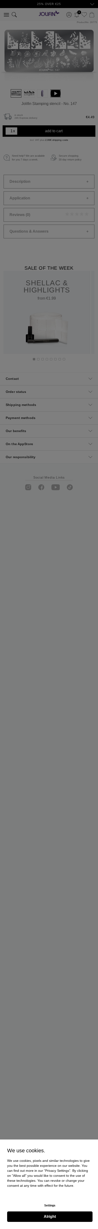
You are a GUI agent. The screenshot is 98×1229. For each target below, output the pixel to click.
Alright (50, 1217)
